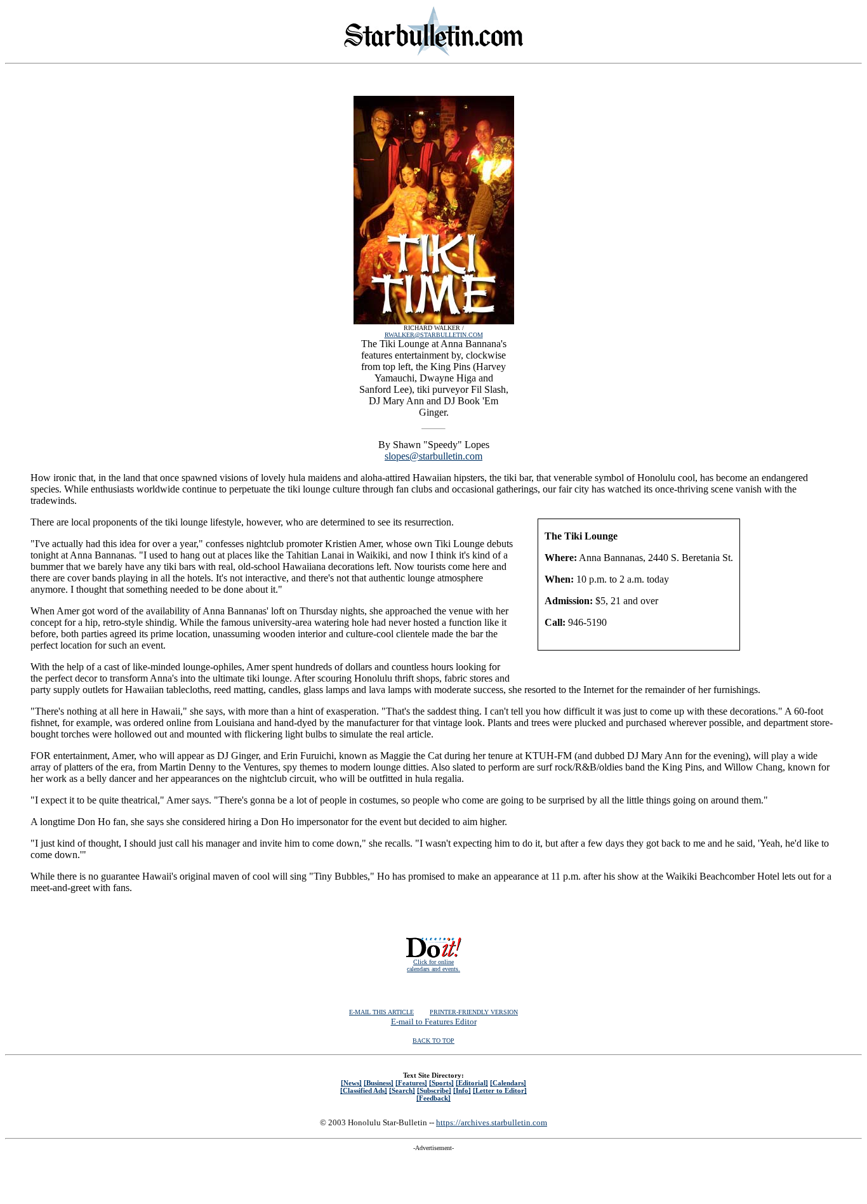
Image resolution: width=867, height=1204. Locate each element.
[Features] (411, 1083)
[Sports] (441, 1083)
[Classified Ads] (363, 1090)
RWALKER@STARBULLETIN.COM (434, 334)
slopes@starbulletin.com (433, 456)
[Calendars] (508, 1083)
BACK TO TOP (433, 1040)
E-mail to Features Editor (434, 1021)
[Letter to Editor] (500, 1090)
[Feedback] (433, 1098)
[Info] (462, 1090)
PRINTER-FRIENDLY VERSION (474, 1012)
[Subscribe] (434, 1090)
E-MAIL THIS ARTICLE (381, 1012)
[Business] (379, 1083)
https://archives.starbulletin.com (491, 1122)
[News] (351, 1083)
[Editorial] (472, 1083)
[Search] (402, 1090)
